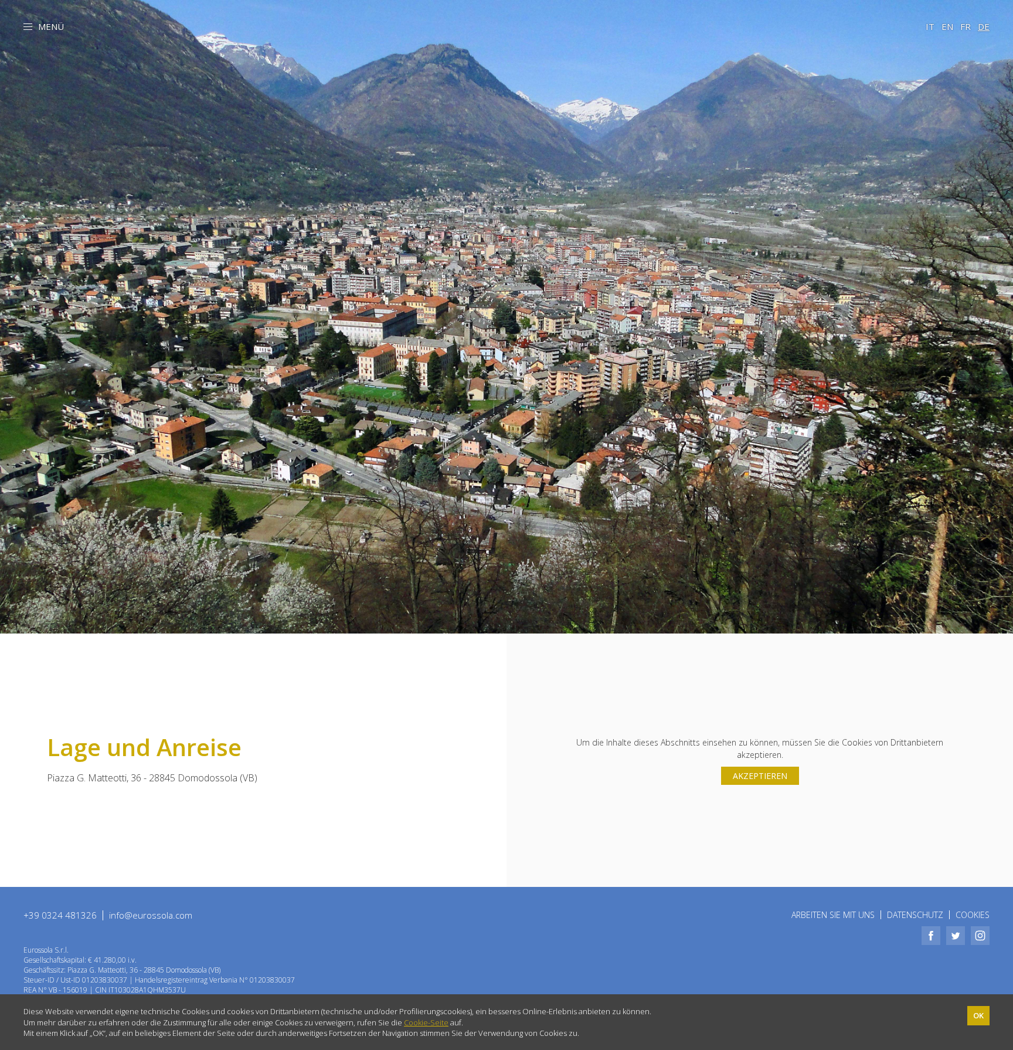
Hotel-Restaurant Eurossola (506, 67)
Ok (978, 1015)
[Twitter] (955, 935)
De (984, 26)
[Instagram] (980, 935)
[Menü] (27, 28)
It (930, 26)
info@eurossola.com (150, 915)
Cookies (973, 914)
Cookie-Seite (426, 1022)
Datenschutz (915, 914)
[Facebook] (931, 935)
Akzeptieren (760, 775)
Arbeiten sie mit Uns (833, 914)
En (947, 26)
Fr (965, 26)
